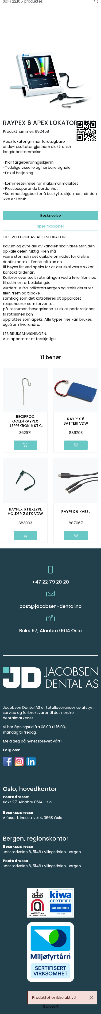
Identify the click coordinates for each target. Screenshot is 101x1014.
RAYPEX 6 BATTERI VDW (75, 421)
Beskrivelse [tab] (50, 215)
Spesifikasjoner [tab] (50, 226)
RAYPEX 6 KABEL (75, 511)
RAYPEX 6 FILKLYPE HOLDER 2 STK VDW (25, 511)
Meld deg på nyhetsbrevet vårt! (32, 741)
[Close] (91, 997)
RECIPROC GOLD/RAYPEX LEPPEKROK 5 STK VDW (25, 421)
